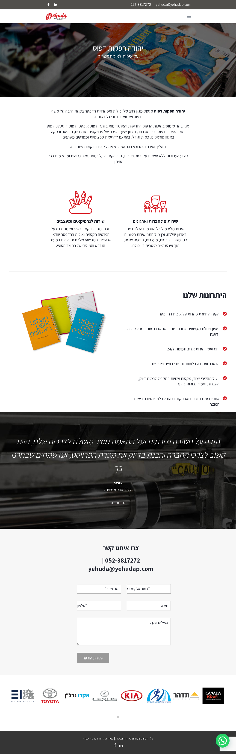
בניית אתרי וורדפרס (102, 738)
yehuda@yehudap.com (173, 4)
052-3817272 (141, 4)
